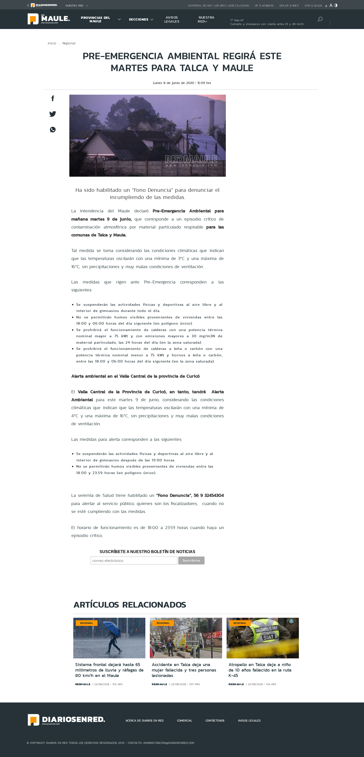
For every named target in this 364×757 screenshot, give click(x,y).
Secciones (139, 19)
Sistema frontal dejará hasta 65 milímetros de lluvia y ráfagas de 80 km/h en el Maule (109, 669)
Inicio (52, 43)
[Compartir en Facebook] (52, 100)
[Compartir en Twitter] (52, 116)
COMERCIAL (184, 720)
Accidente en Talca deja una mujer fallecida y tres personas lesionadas (184, 669)
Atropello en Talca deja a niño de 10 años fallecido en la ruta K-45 (260, 669)
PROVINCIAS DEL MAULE (95, 19)
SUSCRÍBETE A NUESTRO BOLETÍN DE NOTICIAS (147, 552)
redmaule (82, 684)
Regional (69, 43)
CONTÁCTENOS (215, 720)
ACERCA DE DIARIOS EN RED (145, 720)
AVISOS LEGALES (172, 19)
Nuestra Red (74, 5)
